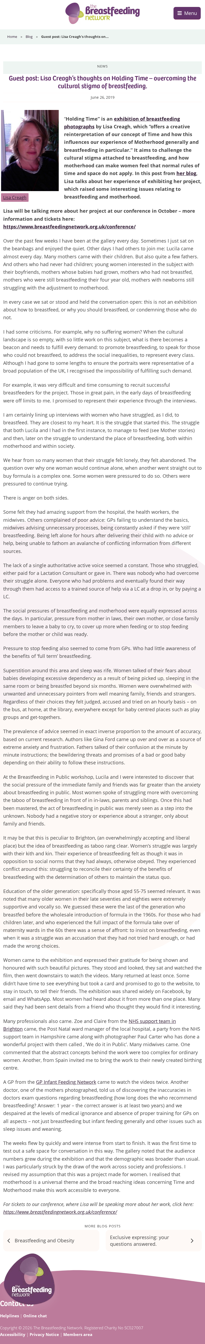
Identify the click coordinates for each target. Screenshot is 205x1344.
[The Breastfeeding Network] (102, 13)
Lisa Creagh (14, 197)
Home (12, 36)
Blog (29, 36)
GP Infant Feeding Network (66, 1082)
